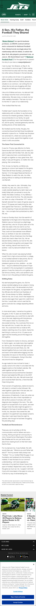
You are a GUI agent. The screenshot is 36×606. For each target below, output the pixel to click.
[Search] (30, 14)
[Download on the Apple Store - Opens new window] (11, 556)
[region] (18, 584)
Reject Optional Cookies (18, 597)
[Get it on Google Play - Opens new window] (24, 557)
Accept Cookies (18, 602)
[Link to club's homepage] (4, 13)
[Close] (34, 564)
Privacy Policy (23, 588)
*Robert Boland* (8, 41)
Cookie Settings (18, 591)
